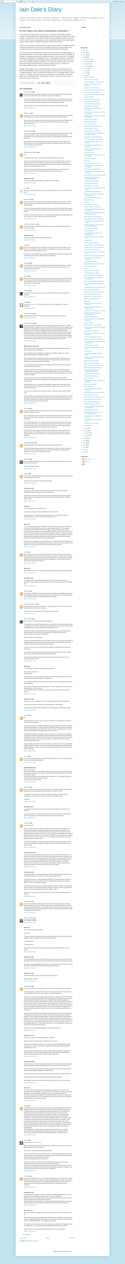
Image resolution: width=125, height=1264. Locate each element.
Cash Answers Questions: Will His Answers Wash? (93, 149)
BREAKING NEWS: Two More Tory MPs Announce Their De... (94, 213)
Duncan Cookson (28, 323)
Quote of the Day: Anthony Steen (92, 294)
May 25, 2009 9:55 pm (30, 952)
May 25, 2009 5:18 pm (30, 240)
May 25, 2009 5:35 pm (30, 318)
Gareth (26, 1140)
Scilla (25, 1105)
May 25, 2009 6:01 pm (30, 454)
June (85, 73)
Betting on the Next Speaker (91, 360)
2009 (84, 57)
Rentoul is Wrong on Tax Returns (92, 207)
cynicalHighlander (29, 442)
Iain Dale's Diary (41, 9)
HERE (21, 40)
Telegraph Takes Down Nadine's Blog (94, 264)
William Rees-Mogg (35, 1142)
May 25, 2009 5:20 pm (30, 271)
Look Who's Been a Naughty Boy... (93, 191)
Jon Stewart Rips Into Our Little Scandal (94, 287)
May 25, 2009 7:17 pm (30, 661)
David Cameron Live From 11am (92, 197)
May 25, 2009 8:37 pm (30, 867)
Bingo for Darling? (89, 97)
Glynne (26, 473)
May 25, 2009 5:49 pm (30, 341)
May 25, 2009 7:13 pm (30, 613)
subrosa (26, 290)
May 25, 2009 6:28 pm (30, 519)
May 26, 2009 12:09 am (30, 1082)
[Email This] (42, 83)
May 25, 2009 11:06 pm (30, 1030)
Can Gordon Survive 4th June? (92, 163)
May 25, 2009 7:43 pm (30, 762)
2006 (84, 442)
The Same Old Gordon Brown (92, 92)
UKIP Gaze (27, 113)
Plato (25, 302)
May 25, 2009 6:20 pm (30, 483)
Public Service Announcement (92, 289)
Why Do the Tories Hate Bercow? (92, 296)
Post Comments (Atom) (33, 1241)
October (86, 64)
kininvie (26, 715)
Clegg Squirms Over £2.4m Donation (94, 218)
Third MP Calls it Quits (90, 158)
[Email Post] (38, 82)
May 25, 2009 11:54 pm (30, 1056)
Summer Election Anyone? (91, 331)
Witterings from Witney (30, 152)
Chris (25, 552)
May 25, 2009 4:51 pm (30, 108)
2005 (84, 445)
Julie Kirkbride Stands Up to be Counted (94, 175)
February (86, 433)
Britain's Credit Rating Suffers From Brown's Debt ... (93, 307)
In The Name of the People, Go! (92, 401)
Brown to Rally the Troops (91, 395)
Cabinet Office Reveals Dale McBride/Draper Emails (91, 370)
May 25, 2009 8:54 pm (30, 896)
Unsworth (26, 823)
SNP (60, 1028)
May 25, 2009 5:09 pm (30, 183)
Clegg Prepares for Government (92, 131)
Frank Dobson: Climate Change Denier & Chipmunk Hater (94, 134)
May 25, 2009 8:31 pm (30, 847)
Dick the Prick (28, 92)
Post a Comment (26, 1234)
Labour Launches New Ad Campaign (94, 281)
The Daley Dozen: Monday (91, 204)
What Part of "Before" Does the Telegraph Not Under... (92, 178)
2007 (84, 440)
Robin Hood (27, 199)
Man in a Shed (28, 618)
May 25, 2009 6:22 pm (30, 501)
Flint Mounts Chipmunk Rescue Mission (94, 255)
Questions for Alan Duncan (91, 88)
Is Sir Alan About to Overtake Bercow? (94, 245)
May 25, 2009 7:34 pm (30, 710)
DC (25, 245)
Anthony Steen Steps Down (91, 316)
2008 (84, 438)
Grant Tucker (87, 459)
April (85, 428)
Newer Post (23, 1238)
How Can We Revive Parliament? (93, 216)
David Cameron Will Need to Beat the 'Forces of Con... (94, 194)
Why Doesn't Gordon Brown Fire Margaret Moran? (92, 313)
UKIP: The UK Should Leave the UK (93, 365)
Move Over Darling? (89, 77)
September (87, 66)
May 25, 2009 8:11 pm (30, 818)
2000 (84, 452)
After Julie (86, 161)
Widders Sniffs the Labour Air (91, 298)
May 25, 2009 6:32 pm (30, 572)
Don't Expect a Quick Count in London (94, 292)
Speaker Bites (87, 351)
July (85, 70)
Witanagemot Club (33, 304)
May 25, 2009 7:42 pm (30, 751)
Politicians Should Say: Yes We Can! (93, 339)
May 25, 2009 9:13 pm (30, 912)
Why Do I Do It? (88, 425)
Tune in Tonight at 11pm (90, 124)
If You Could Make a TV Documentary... (94, 82)
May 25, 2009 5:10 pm (30, 194)
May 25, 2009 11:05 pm (30, 981)
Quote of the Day (88, 378)
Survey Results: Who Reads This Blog (94, 94)
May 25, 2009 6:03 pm (30, 468)
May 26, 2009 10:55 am (30, 1187)
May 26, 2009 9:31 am (30, 1135)
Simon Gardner (28, 918)
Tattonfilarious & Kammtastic (91, 106)
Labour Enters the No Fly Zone (92, 104)
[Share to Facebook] (47, 83)
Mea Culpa (87, 301)
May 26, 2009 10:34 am (30, 1171)
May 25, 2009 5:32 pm (30, 308)
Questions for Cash (89, 152)
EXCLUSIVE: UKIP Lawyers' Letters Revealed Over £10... (93, 413)
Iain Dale (26, 591)
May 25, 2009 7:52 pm (30, 801)
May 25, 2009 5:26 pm (30, 285)
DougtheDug (27, 986)
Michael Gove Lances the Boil (92, 373)
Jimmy (26, 756)
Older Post (72, 1238)
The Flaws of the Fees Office (91, 273)
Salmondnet (27, 901)
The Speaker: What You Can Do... (93, 399)
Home (47, 1238)
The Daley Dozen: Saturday (91, 101)
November (87, 61)
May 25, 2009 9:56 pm (30, 968)
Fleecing (86, 268)
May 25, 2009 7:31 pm (30, 693)
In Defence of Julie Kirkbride (91, 181)
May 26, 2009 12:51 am (30, 1100)
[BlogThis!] (44, 83)
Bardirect (26, 787)
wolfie (25, 276)
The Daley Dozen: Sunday (91, 79)
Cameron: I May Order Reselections (93, 90)
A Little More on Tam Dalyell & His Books (94, 310)
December (87, 59)
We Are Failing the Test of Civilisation (94, 275)
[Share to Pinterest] (49, 83)
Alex (25, 188)
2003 (84, 449)
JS (85, 464)
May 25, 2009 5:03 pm (30, 147)
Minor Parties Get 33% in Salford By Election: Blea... (93, 278)
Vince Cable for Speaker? (91, 410)
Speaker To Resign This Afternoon (93, 367)
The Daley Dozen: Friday (90, 128)
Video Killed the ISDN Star (91, 228)
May (85, 75)
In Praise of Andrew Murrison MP (92, 337)
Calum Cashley (28, 313)
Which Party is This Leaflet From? (93, 126)
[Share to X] (45, 83)
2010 (84, 55)
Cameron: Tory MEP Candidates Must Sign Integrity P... (94, 407)
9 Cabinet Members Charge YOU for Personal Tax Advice (93, 225)
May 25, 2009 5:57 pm (30, 437)
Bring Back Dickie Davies (90, 119)
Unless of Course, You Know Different (94, 247)
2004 (84, 447)
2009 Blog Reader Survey (91, 183)
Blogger (70, 1251)
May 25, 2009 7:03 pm (30, 599)
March (86, 430)
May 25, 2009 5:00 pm (30, 125)
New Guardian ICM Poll (90, 384)
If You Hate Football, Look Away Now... (94, 139)
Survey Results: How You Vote (92, 99)
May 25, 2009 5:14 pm (30, 230)
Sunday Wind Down (89, 230)
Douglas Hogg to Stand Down (92, 363)
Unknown (26, 263)
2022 (84, 50)
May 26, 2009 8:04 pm (30, 1205)
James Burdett (28, 131)
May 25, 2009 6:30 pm (30, 563)
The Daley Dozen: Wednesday (92, 169)
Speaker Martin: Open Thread (92, 404)
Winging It (86, 202)
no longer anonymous (30, 224)
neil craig (26, 408)
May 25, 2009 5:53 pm (30, 403)
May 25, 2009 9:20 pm (30, 922)
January (86, 435)
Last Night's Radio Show (90, 121)
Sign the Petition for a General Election (94, 392)
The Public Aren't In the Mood (91, 270)
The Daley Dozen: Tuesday (91, 185)
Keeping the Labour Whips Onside (93, 137)
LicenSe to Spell (88, 322)
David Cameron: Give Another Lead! (93, 397)
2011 (84, 52)
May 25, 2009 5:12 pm (30, 219)
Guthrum (26, 459)
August (86, 68)
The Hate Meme (88, 240)
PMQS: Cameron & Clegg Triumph (93, 325)
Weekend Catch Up (89, 200)
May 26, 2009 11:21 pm (30, 1231)
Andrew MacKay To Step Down (92, 249)
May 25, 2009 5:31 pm (30, 297)
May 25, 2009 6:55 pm (30, 586)
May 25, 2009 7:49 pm (30, 782)
